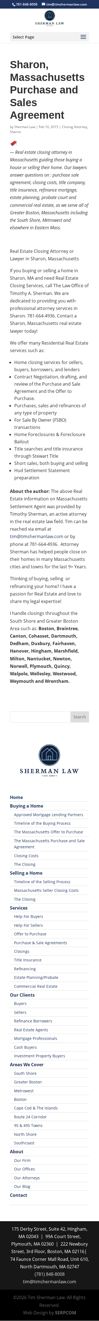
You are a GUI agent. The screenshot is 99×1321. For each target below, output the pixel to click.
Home (16, 797)
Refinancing (25, 968)
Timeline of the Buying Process (42, 823)
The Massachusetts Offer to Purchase (48, 831)
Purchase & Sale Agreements (40, 942)
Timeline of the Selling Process (42, 881)
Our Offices (24, 1169)
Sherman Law (24, 126)
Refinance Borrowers (33, 1021)
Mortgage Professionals (35, 1038)
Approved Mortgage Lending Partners (48, 814)
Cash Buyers (25, 1047)
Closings (21, 951)
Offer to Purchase (30, 933)
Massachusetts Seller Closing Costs (46, 890)
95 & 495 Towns (28, 1125)
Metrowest (24, 1090)
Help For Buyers (28, 916)
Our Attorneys (27, 1177)
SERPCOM (65, 1313)
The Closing (24, 864)
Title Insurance (28, 960)
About (16, 1152)
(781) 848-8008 (50, 1274)
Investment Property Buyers (39, 1055)
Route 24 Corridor (30, 1116)
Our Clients (22, 995)
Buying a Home (26, 806)
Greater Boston (28, 1082)
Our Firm (22, 1160)
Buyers (20, 1003)
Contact (18, 1195)
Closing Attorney (74, 126)
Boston (20, 1099)
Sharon (15, 131)
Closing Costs (26, 855)
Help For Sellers (28, 925)
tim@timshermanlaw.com (36, 536)
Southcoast (24, 1143)
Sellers (20, 1012)
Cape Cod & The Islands (36, 1108)
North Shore (25, 1134)
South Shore (25, 1073)
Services (19, 908)
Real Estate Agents (31, 1029)
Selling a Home (26, 873)
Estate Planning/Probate (36, 977)
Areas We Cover (26, 1065)
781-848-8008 (26, 4)
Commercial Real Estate (35, 986)
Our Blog (22, 1186)
